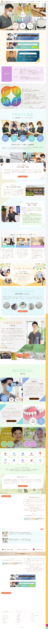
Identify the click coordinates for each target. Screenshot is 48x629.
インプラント (33, 618)
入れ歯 (32, 619)
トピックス (4, 621)
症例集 (4, 619)
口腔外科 (18, 618)
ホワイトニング (33, 616)
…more (30, 540)
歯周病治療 (18, 619)
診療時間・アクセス (6, 618)
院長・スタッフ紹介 (6, 616)
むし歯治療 (18, 615)
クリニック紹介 (5, 615)
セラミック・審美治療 (34, 615)
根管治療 (18, 616)
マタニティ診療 (33, 621)
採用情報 (4, 622)
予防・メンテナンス (20, 621)
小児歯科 (18, 622)
